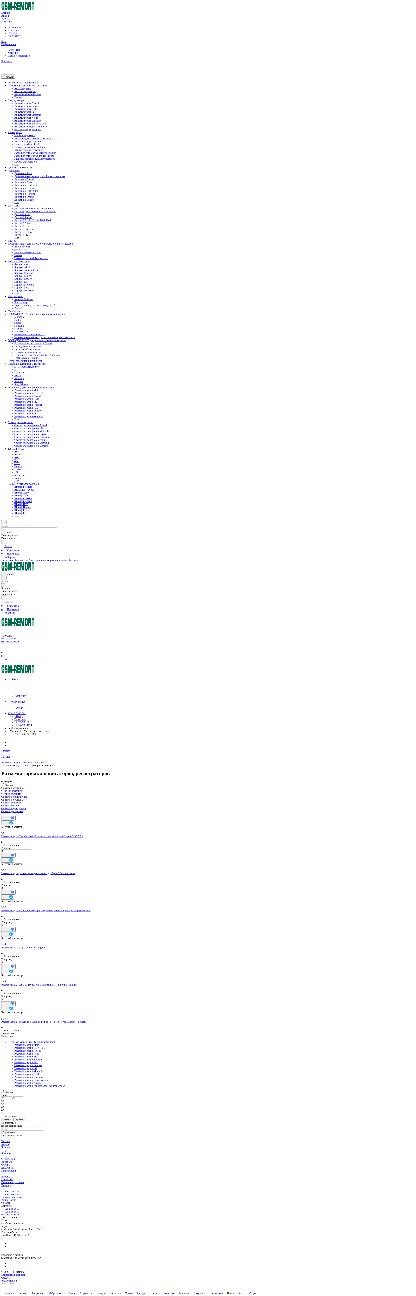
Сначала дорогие (10, 805)
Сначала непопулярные (14, 796)
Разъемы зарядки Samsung (28, 1077)
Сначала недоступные (13, 808)
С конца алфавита (11, 793)
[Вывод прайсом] (6, 814)
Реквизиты (14, 49)
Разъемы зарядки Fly (25, 1056)
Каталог (5, 1141)
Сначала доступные (12, 811)
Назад (19, 716)
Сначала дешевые (11, 802)
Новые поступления (19, 55)
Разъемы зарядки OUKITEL (29, 1047)
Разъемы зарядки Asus (26, 1053)
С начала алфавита (11, 790)
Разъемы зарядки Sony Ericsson (31, 1080)
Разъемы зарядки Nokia (27, 1074)
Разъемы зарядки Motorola (28, 1071)
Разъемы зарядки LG (25, 1068)
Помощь (6, 1185)
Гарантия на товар (11, 1197)
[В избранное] (8, 818)
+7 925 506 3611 (10, 1208)
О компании (14, 27)
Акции (5, 1144)
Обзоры (5, 1202)
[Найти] (4, 542)
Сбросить (19, 1119)
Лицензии (13, 30)
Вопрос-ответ (8, 1200)
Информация (8, 1170)
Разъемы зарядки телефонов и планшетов (33, 1042)
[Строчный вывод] (4, 814)
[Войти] (2, 648)
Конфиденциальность (13, 1274)
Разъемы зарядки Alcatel (27, 1050)
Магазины (13, 52)
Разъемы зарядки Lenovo (28, 1065)
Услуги (5, 1150)
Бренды (5, 1147)
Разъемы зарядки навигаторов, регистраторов (39, 1085)
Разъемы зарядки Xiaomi (27, 1083)
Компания (7, 1153)
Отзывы (12, 33)
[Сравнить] (7, 822)
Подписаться (9, 1132)
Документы (14, 35)
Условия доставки (11, 1194)
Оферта (5, 1277)
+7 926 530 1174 (10, 1214)
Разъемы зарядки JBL (26, 1062)
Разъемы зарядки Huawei (28, 1059)
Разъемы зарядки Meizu (27, 1044)
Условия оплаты (10, 1191)
